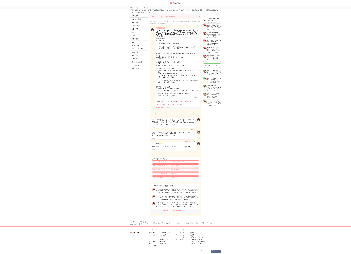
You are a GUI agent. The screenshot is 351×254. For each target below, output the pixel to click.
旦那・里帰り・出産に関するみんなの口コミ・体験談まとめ (168, 169)
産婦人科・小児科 (137, 62)
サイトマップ (179, 239)
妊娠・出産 (135, 22)
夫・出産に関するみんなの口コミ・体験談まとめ (165, 174)
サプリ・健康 (135, 45)
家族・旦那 (135, 55)
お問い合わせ (193, 234)
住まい (133, 32)
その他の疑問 (135, 65)
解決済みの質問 (136, 19)
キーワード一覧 (180, 236)
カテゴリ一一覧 (180, 237)
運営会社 (192, 232)
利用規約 (192, 236)
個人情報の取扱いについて (196, 237)
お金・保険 (135, 29)
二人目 (160, 104)
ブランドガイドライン (181, 234)
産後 (187, 101)
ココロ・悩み (135, 52)
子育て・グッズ (136, 25)
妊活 (133, 42)
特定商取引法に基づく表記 (196, 239)
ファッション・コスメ (138, 48)
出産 (165, 104)
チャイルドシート (167, 101)
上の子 (176, 104)
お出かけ (134, 58)
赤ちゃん (177, 101)
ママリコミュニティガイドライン (198, 241)
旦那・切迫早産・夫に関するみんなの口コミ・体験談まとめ (168, 166)
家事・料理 (135, 39)
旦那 (159, 101)
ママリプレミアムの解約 (196, 243)
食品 (171, 104)
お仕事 (133, 35)
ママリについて (180, 232)
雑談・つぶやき (136, 68)
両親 (182, 104)
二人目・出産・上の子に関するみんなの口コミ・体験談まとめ (168, 162)
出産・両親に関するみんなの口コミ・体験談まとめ (165, 178)
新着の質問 (135, 16)
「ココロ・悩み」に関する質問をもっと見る (175, 210)
